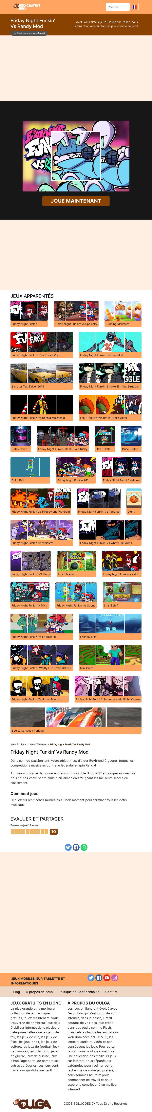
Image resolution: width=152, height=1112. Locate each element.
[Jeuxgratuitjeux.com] (27, 6)
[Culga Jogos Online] (32, 1103)
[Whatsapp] (84, 847)
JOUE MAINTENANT (76, 201)
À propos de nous (39, 992)
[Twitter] (68, 847)
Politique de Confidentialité (79, 992)
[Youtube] (106, 977)
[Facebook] (76, 847)
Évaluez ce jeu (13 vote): (24, 825)
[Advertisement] (76, 68)
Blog (16, 992)
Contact (111, 992)
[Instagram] (114, 977)
